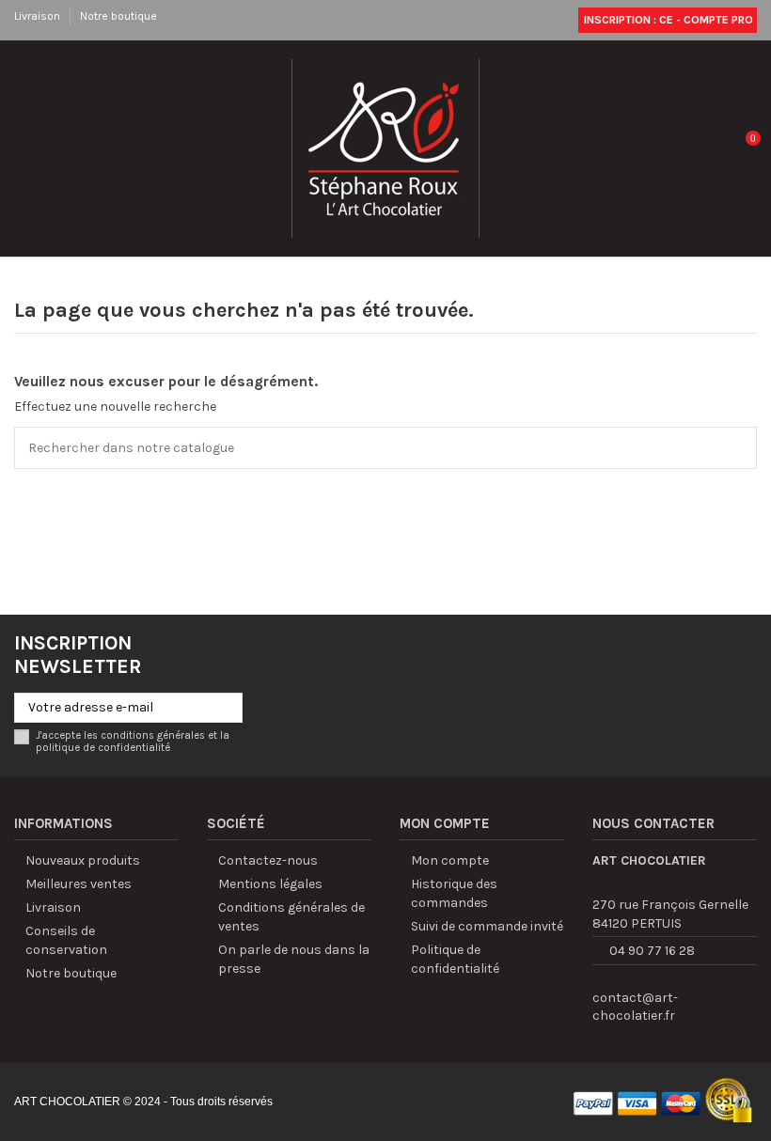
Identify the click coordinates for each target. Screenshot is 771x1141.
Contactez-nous (268, 860)
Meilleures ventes (78, 884)
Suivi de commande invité (487, 926)
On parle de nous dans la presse (294, 959)
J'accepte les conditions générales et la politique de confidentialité (132, 741)
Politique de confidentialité (455, 959)
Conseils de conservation (66, 940)
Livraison (38, 16)
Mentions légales (270, 884)
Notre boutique (118, 16)
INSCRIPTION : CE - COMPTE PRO (667, 19)
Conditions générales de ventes (291, 916)
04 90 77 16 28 (652, 951)
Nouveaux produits (82, 860)
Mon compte (450, 860)
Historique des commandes (454, 893)
